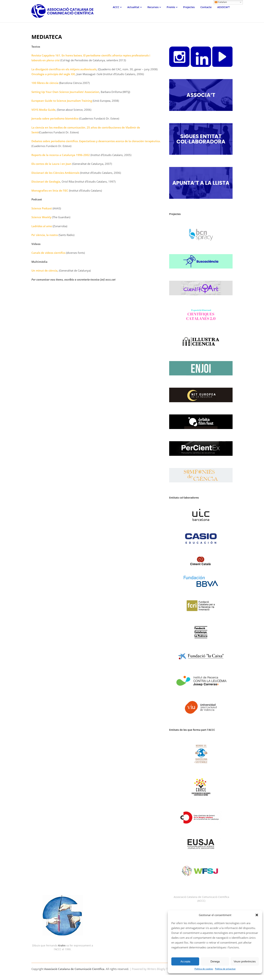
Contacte (206, 7)
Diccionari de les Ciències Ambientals (55, 173)
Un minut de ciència (44, 270)
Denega (215, 961)
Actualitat (133, 7)
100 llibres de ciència (44, 83)
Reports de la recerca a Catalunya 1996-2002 (60, 155)
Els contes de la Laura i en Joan (51, 164)
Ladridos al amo (41, 226)
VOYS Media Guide (43, 109)
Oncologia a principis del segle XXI (53, 74)
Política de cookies (203, 968)
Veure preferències (245, 961)
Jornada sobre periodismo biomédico (54, 118)
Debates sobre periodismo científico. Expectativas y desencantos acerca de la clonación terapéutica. (96, 141)
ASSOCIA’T (223, 7)
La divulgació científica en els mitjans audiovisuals (63, 69)
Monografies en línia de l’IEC (49, 190)
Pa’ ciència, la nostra (44, 235)
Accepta (185, 961)
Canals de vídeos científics (48, 252)
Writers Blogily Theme (161, 969)
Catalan (222, 2)
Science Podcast (41, 208)
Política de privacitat (225, 968)
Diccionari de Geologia (45, 181)
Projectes (189, 7)
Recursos (153, 7)
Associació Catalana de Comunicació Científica (74, 969)
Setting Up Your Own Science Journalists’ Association (65, 92)
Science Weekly (41, 217)
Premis (171, 7)
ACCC (116, 7)
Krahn (62, 945)
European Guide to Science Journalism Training (61, 100)
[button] (257, 915)
